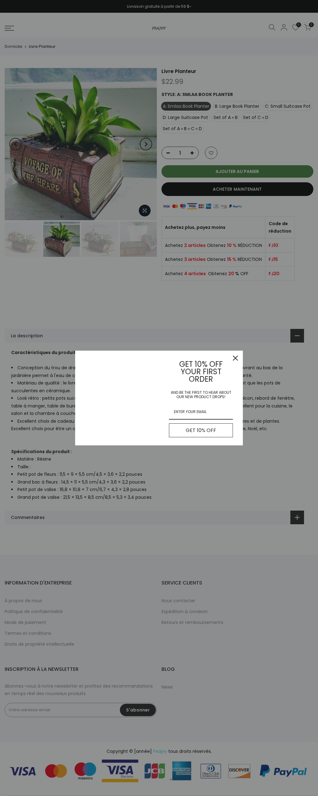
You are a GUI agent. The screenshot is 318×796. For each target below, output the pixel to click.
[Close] (235, 358)
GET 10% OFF (201, 430)
